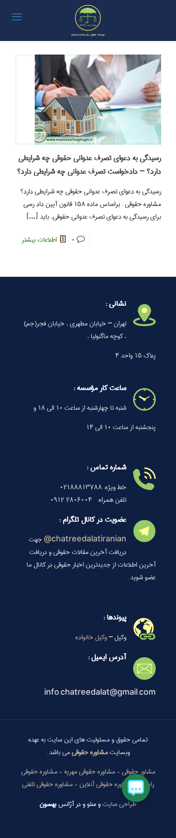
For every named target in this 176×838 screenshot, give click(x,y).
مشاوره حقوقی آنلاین (105, 784)
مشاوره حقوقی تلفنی (47, 784)
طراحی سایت (119, 804)
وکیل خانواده (91, 637)
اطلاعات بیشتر (39, 240)
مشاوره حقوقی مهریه (89, 772)
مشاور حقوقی (138, 772)
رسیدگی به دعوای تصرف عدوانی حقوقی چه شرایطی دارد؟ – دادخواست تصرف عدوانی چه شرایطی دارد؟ (89, 164)
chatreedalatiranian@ (85, 539)
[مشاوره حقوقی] (88, 20)
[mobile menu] (16, 18)
